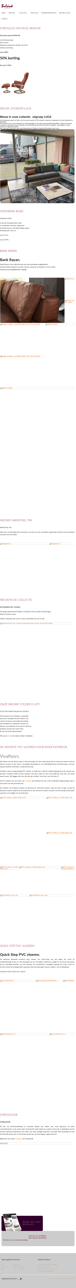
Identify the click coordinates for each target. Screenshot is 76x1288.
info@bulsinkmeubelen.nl (49, 1269)
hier (8, 736)
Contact (4, 19)
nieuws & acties (64, 13)
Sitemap (53, 1278)
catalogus (18, 1139)
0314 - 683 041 (45, 1267)
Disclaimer (59, 1278)
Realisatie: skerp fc (69, 1278)
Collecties (23, 13)
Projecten (34, 13)
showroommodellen (48, 13)
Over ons (11, 13)
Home (3, 13)
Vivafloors (27, 781)
